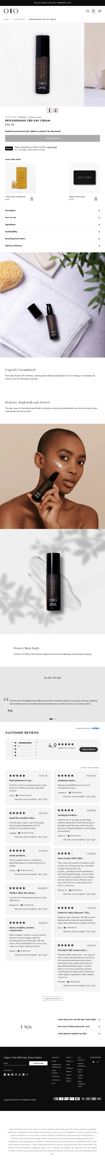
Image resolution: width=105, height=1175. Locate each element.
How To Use (10, 218)
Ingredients (10, 225)
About (68, 1057)
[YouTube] (9, 1075)
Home (6, 19)
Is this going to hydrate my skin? (72, 1034)
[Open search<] (87, 11)
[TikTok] (20, 1075)
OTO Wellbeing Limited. (27, 1100)
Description (10, 211)
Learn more (52, 147)
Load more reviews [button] (52, 999)
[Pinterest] (13, 1075)
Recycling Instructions (15, 239)
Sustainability (11, 232)
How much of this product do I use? (74, 1027)
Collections (19, 19)
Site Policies (81, 1059)
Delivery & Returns (13, 246)
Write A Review (88, 749)
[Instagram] (17, 1075)
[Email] (28, 1075)
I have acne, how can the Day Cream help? (77, 1020)
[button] (24, 743)
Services (55, 1057)
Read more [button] (69, 886)
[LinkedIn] (24, 1075)
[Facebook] (6, 1075)
